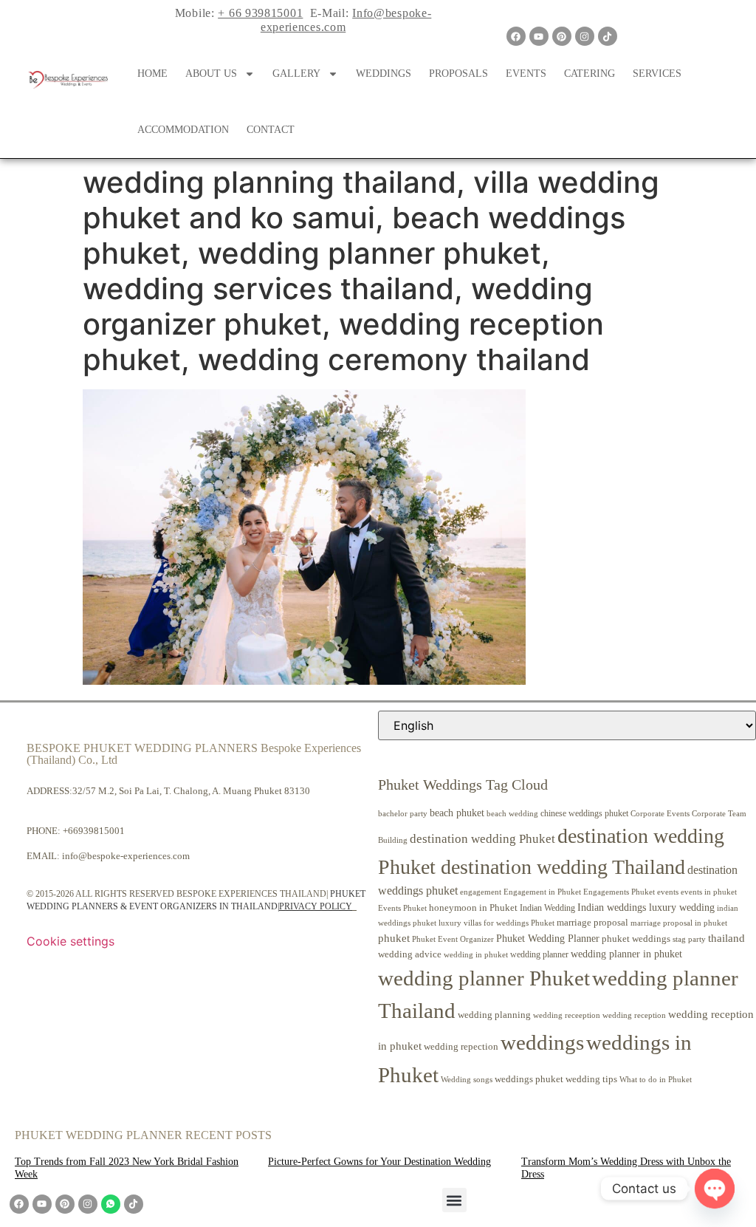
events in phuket (709, 891)
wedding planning (494, 1015)
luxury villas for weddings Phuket (496, 922)
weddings (542, 1042)
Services (657, 73)
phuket (394, 938)
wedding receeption (566, 1015)
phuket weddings (636, 938)
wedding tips (591, 1078)
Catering (589, 73)
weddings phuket (529, 1078)
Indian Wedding (547, 908)
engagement (480, 891)
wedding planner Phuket (484, 978)
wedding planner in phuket (626, 954)
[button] (454, 1200)
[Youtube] (539, 36)
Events (526, 73)
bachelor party (402, 814)
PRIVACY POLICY (315, 906)
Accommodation (183, 129)
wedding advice (409, 954)
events (667, 891)
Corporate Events (660, 813)
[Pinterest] (561, 36)
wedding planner (539, 954)
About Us (211, 73)
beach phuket (457, 812)
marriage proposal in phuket (678, 923)
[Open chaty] (715, 1189)
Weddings (383, 73)
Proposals (458, 73)
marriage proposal (592, 922)
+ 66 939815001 (260, 13)
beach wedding (512, 813)
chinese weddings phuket (584, 813)
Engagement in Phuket (542, 892)
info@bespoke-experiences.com (126, 855)
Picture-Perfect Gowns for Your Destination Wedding (379, 1161)
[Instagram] (584, 36)
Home (152, 73)
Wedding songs (466, 1080)
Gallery (296, 73)
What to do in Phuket (655, 1080)
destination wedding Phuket (482, 839)
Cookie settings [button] (70, 941)
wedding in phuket (476, 954)
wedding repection (461, 1046)
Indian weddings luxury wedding (646, 907)
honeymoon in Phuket (473, 907)
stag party (689, 939)
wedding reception (634, 1015)
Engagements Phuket (619, 891)
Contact (271, 129)
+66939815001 (94, 830)
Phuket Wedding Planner (547, 938)
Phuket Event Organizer (453, 938)
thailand (726, 938)
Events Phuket (402, 907)
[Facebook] (516, 36)
